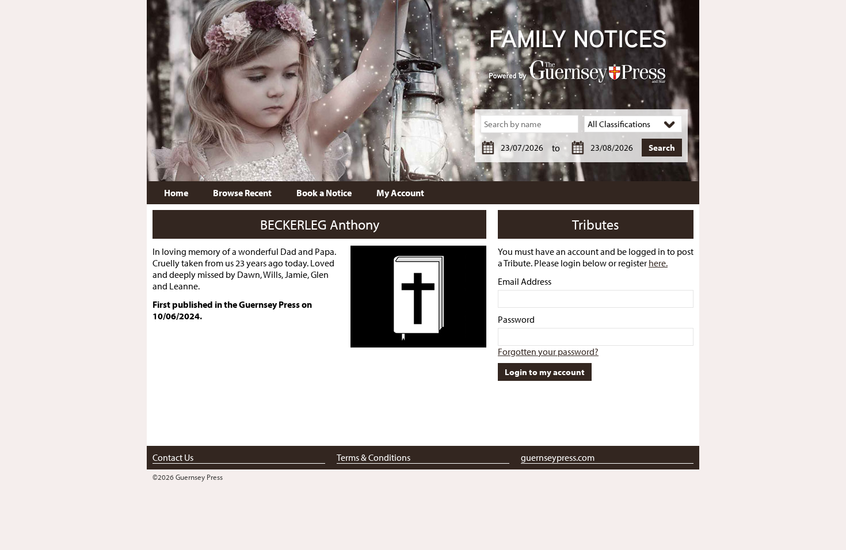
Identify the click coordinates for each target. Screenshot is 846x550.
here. (658, 263)
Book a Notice (324, 192)
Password (516, 319)
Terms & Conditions (373, 457)
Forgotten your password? (548, 351)
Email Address (524, 281)
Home (176, 192)
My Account (400, 192)
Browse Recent (242, 192)
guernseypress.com (558, 457)
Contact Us (173, 457)
